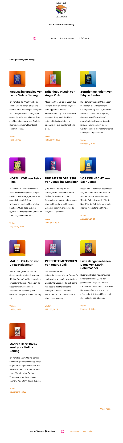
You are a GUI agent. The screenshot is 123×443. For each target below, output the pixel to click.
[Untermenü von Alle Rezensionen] (74, 38)
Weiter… (12, 136)
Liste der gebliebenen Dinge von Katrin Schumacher (95, 264)
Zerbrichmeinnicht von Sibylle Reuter (96, 93)
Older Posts (107, 409)
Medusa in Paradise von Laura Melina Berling (25, 93)
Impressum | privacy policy (82, 431)
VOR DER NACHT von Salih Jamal (95, 180)
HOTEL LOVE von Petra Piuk (25, 180)
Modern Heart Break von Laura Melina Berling (23, 347)
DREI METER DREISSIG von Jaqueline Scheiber (61, 180)
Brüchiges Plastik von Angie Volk (60, 93)
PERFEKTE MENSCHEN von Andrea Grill (61, 262)
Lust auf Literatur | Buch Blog (61, 24)
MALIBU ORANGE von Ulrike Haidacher (24, 262)
